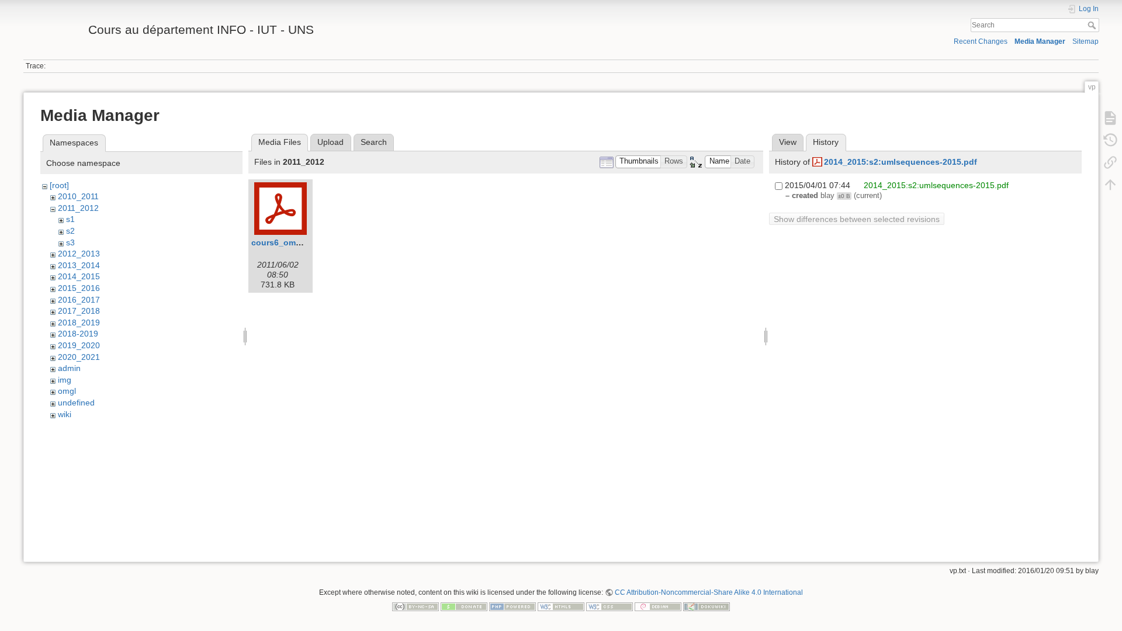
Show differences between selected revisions (857, 219)
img (64, 379)
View (788, 142)
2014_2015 (79, 276)
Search (1093, 25)
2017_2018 (79, 311)
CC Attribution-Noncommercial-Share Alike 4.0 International (709, 592)
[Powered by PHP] (512, 606)
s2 (70, 230)
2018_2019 (79, 322)
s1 (70, 219)
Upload (330, 142)
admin (69, 368)
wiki (64, 414)
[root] (59, 185)
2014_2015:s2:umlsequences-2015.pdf (900, 162)
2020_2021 (79, 357)
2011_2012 (78, 208)
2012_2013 (79, 253)
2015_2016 (79, 288)
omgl (67, 391)
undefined (76, 402)
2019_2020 (79, 345)
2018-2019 (78, 333)
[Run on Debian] (658, 606)
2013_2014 (79, 265)
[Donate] (464, 606)
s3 (70, 242)
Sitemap (1085, 41)
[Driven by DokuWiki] (706, 606)
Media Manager (1039, 41)
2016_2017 (79, 299)
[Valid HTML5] (561, 606)
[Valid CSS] (609, 606)
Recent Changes (980, 41)
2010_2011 (78, 196)
